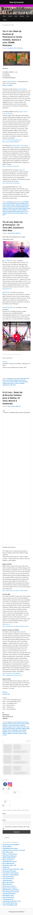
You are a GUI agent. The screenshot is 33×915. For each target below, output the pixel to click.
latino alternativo (13, 210)
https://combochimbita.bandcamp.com (12, 140)
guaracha (17, 380)
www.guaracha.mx (7, 288)
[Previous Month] (27, 741)
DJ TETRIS (7, 260)
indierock (25, 208)
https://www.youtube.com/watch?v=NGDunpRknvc (15, 590)
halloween (5, 208)
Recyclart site (6, 694)
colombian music (24, 203)
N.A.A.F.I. (11, 381)
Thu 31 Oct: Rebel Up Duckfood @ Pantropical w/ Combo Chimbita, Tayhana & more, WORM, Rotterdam (12, 38)
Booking (22, 16)
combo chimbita (7, 205)
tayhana (22, 213)
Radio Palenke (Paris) (8, 897)
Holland (20, 208)
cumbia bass (18, 205)
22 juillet (19, 722)
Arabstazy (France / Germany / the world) (14, 850)
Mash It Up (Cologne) (8, 882)
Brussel (17, 723)
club (7, 203)
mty (8, 381)
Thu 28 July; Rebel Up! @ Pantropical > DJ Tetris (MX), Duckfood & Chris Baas (13, 226)
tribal (11, 385)
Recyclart (18, 731)
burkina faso (6, 725)
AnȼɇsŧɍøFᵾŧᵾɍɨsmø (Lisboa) (10, 848)
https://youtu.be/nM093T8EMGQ (11, 142)
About (4, 16)
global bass (12, 728)
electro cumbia (16, 727)
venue (25, 213)
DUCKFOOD (7, 292)
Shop (27, 16)
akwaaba (5, 723)
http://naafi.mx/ (6, 624)
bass (4, 203)
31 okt (22, 202)
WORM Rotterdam (12, 81)
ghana (4, 728)
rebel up (17, 383)
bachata (10, 723)
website (10, 85)
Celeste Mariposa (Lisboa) (10, 861)
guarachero (23, 380)
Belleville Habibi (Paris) (9, 858)
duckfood (12, 380)
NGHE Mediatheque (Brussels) (11, 890)
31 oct (18, 202)
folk (28, 727)
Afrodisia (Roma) (7, 846)
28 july (22, 378)
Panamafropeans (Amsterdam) (11, 891)
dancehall (24, 205)
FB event (5, 85)
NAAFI (14, 145)
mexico (4, 381)
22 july (26, 722)
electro (12, 206)
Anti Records (9, 113)
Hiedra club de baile (13, 208)
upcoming (9, 202)
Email (4, 820)
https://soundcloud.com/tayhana (11, 166)
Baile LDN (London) (8, 852)
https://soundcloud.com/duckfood (11, 183)
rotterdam (5, 213)
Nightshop (5, 731)
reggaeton (9, 733)
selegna (20, 733)
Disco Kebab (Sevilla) (8, 863)
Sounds (10, 16)
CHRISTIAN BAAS (8, 307)
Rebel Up (20, 48)
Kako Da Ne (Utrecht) (8, 878)
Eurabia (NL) (6, 867)
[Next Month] (29, 741)
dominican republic (7, 727)
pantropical (19, 211)
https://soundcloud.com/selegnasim (12, 673)
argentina (26, 202)
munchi (21, 730)
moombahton (24, 210)
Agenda (5, 19)
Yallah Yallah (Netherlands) (10, 905)
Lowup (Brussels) (7, 880)
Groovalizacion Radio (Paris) (10, 873)
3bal (25, 378)
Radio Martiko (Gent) (8, 895)
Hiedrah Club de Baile (22, 145)
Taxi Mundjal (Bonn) (8, 899)
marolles (5, 730)
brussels (22, 723)
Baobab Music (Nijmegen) (10, 856)
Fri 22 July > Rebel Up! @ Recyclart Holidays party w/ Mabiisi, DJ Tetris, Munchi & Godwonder (13, 398)
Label (16, 16)
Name (4, 813)
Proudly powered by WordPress (16, 912)
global (7, 728)
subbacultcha (6, 385)
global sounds (24, 206)
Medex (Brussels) (7, 884)
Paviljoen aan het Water (8, 383)
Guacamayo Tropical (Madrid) (11, 875)
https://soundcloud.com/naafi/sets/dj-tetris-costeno (15, 626)
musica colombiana (7, 211)
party (24, 211)
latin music (5, 210)
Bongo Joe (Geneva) (8, 859)
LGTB (18, 210)
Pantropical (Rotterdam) (9, 893)
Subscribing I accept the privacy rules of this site (16, 827)
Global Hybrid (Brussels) (9, 871)
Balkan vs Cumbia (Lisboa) (10, 854)
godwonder (18, 728)
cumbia (13, 205)
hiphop (23, 728)
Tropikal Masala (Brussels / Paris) (12, 901)
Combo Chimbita (21, 89)
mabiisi (27, 728)
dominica (23, 725)
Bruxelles (27, 723)
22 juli (23, 722)
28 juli (18, 378)
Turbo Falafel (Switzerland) (10, 903)
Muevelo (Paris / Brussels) (10, 888)
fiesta (19, 206)
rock (27, 211)
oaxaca (20, 381)
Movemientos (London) (9, 886)
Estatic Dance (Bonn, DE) (9, 865)
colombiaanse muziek (13, 203)
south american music (13, 213)
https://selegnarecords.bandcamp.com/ (12, 675)
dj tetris (7, 380)
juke (29, 208)
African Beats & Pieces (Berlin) (11, 844)
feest (16, 206)
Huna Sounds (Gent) (8, 876)
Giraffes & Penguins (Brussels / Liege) (13, 869)
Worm (4, 214)
